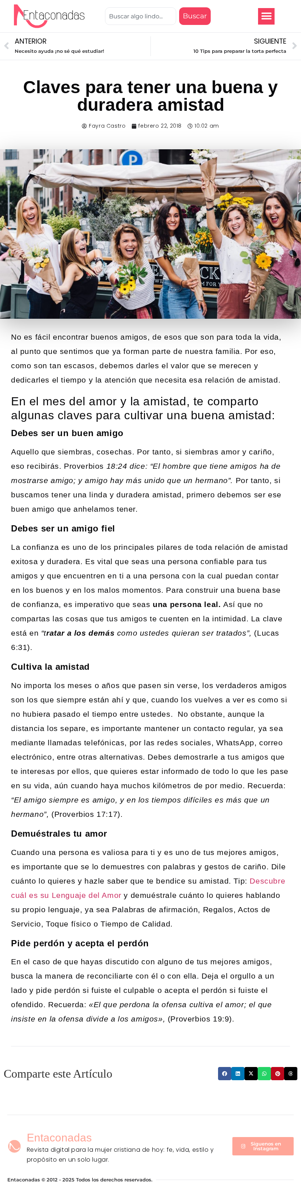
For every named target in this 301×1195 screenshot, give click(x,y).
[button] (266, 16)
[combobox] (140, 16)
